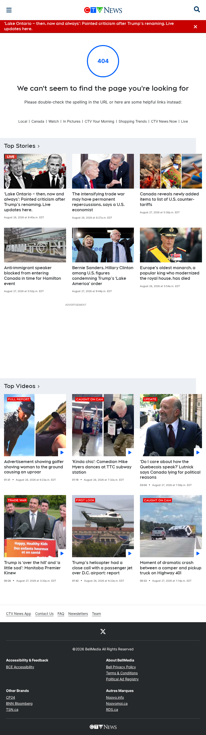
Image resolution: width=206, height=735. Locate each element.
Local (22, 121)
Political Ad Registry (122, 679)
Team (96, 613)
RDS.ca (112, 709)
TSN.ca (12, 709)
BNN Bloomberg (19, 703)
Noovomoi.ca (117, 703)
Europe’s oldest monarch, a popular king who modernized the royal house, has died (169, 273)
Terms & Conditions (122, 673)
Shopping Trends (133, 121)
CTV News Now (164, 121)
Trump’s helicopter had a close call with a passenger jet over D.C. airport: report (102, 568)
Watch (53, 121)
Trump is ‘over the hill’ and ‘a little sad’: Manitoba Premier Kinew (32, 568)
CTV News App (18, 613)
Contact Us (44, 613)
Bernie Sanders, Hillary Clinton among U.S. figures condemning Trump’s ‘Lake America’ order (102, 275)
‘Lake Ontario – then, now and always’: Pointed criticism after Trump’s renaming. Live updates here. (34, 202)
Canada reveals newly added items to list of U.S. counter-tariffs (169, 199)
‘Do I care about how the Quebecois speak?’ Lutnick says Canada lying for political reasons (170, 469)
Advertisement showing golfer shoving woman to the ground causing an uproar (34, 467)
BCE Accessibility (20, 667)
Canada (37, 121)
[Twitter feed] (103, 631)
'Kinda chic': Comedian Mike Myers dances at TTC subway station (101, 467)
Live (184, 121)
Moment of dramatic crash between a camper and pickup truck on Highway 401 (170, 568)
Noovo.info (115, 697)
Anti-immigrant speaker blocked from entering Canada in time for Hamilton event (32, 275)
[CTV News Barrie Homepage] (103, 10)
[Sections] (9, 10)
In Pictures (71, 121)
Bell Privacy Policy (121, 667)
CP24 (10, 697)
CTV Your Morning (99, 121)
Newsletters (78, 613)
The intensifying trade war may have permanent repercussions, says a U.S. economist (98, 202)
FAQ (61, 613)
